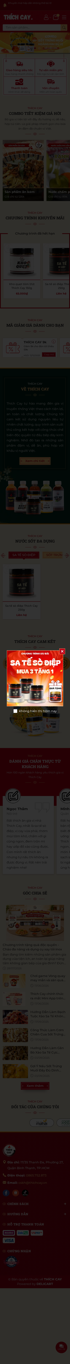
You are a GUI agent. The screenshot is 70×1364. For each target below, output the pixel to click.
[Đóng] (62, 651)
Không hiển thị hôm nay (38, 711)
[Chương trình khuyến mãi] (35, 678)
